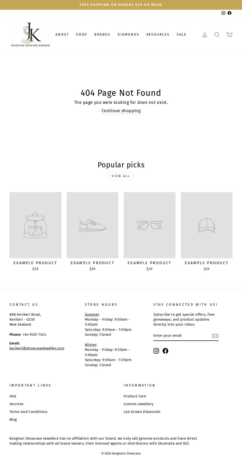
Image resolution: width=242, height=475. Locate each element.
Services (16, 404)
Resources (158, 35)
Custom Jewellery (138, 404)
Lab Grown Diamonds (142, 412)
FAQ (12, 396)
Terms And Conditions (28, 412)
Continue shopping (121, 110)
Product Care (135, 396)
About (62, 35)
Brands (102, 35)
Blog (13, 419)
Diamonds (128, 35)
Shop (81, 35)
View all (121, 176)
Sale (181, 35)
